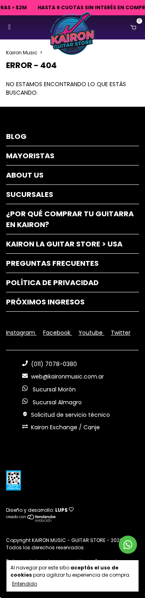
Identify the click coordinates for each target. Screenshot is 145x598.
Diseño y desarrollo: (37, 510)
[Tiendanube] (31, 520)
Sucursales (29, 194)
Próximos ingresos (45, 302)
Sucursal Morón (53, 389)
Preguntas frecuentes (52, 263)
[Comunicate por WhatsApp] (128, 545)
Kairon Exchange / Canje (65, 427)
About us (25, 175)
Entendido (24, 583)
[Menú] (11, 27)
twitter (120, 333)
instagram (21, 333)
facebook (57, 333)
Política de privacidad (52, 282)
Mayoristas (30, 156)
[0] (132, 27)
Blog (16, 136)
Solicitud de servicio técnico (70, 415)
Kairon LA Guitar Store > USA (64, 244)
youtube (91, 333)
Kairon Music (21, 52)
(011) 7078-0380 (54, 364)
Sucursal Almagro (56, 402)
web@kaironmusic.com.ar (67, 376)
